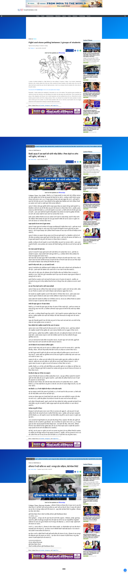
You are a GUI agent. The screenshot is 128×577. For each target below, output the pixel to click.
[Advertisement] (64, 26)
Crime (69, 16)
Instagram (47, 105)
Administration (49, 16)
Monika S (32, 48)
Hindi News (36, 150)
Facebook (42, 105)
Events (88, 16)
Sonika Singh (33, 159)
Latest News (87, 40)
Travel (42, 16)
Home (30, 38)
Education (58, 16)
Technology (82, 16)
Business (75, 16)
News (37, 16)
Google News (55, 105)
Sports (64, 16)
